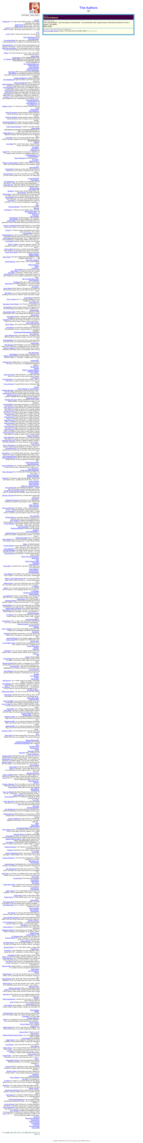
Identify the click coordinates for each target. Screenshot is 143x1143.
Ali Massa (37, 1117)
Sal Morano (36, 1124)
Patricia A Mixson (34, 1121)
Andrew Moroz (35, 1120)
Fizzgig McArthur (34, 1126)
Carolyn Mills (36, 1128)
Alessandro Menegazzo (32, 1118)
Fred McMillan (35, 1123)
